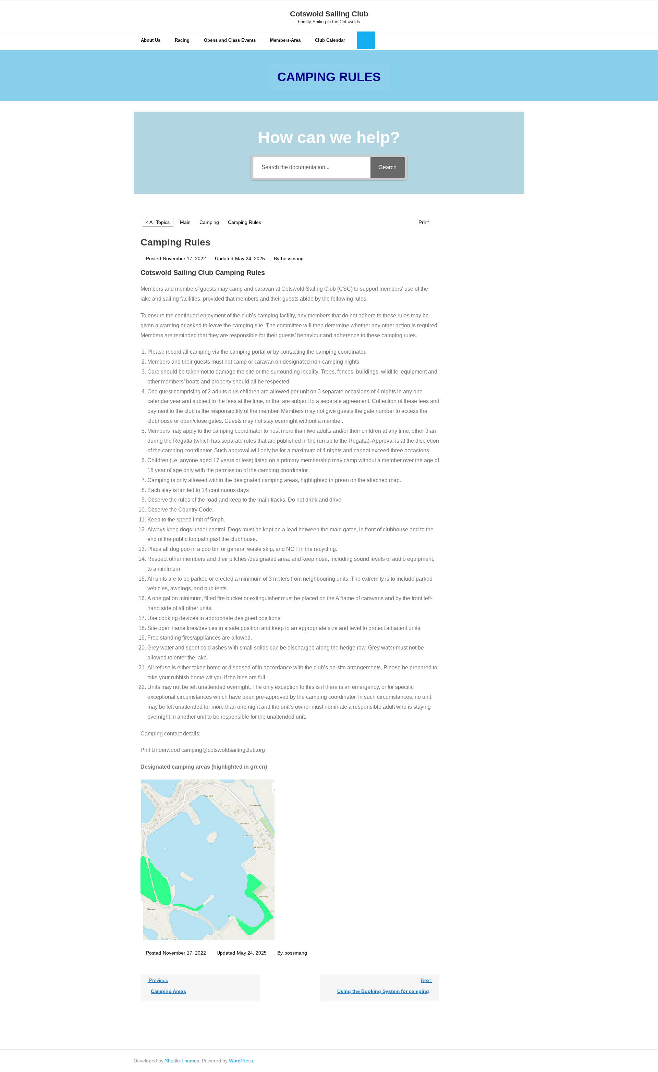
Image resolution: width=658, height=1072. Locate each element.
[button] (427, 222)
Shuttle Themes (182, 1060)
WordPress (241, 1060)
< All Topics (158, 222)
